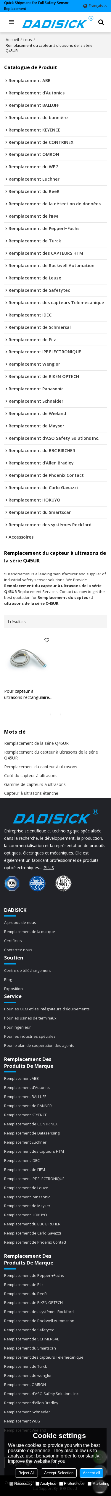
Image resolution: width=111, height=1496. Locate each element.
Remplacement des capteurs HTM (34, 1151)
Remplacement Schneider (27, 1412)
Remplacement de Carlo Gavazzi (32, 1233)
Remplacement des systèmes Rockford (39, 1311)
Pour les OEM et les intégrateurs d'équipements (47, 1009)
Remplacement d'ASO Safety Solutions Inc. (41, 1393)
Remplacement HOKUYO (25, 1214)
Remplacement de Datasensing (31, 1133)
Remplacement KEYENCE (25, 1114)
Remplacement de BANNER (28, 1105)
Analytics (48, 1483)
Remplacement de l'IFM (24, 1169)
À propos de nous (20, 922)
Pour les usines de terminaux (30, 1018)
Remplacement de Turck (25, 1366)
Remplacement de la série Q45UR (36, 743)
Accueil (12, 39)
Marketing (100, 1483)
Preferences (74, 1483)
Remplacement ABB (21, 1078)
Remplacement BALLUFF (25, 1096)
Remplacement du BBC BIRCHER (32, 1224)
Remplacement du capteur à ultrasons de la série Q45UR (51, 755)
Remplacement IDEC (22, 1160)
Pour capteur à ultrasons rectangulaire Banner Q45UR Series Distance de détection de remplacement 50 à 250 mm (26, 694)
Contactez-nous (18, 949)
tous (27, 39)
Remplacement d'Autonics (27, 1087)
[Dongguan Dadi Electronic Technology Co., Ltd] (58, 22)
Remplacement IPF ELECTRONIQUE (34, 1178)
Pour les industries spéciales (30, 1036)
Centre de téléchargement (27, 970)
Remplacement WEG (22, 1421)
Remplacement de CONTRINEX (30, 1124)
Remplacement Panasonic (27, 1197)
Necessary (23, 1483)
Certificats (13, 940)
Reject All (26, 1473)
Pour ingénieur (17, 1027)
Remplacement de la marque (29, 931)
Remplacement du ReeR (25, 1293)
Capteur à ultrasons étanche (31, 793)
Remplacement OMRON (25, 1384)
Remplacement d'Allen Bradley (31, 1402)
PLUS (49, 867)
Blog (8, 979)
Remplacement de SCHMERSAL (31, 1339)
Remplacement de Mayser (27, 1205)
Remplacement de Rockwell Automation (39, 1320)
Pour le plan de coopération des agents (39, 1045)
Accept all (91, 1473)
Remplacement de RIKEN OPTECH (33, 1302)
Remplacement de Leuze (26, 1187)
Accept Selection (58, 1473)
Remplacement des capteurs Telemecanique (43, 1357)
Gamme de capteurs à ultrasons (35, 784)
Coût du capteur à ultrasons (30, 775)
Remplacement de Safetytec (29, 1329)
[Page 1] (50, 714)
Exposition (13, 988)
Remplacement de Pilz (24, 1284)
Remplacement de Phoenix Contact (35, 1242)
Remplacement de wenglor (28, 1375)
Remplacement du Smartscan (30, 1348)
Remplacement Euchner (25, 1142)
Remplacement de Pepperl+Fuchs (34, 1275)
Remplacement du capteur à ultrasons (40, 766)
